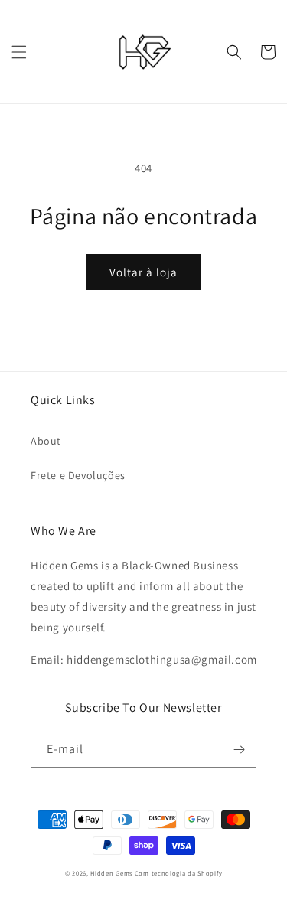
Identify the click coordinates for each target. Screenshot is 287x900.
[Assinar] (239, 750)
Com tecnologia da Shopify (179, 873)
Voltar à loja (143, 272)
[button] (19, 52)
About (46, 441)
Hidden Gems (112, 873)
